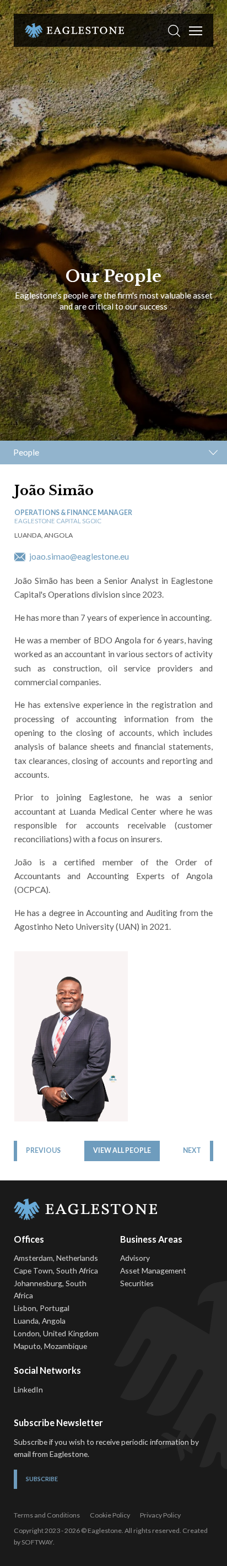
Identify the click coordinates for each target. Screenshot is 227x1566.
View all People (122, 1150)
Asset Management (153, 1270)
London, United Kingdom (56, 1333)
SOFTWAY (37, 1542)
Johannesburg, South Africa (50, 1289)
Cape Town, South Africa (56, 1270)
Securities (137, 1283)
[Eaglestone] (74, 30)
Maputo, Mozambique (50, 1346)
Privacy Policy (160, 1515)
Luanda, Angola (40, 1320)
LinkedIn (28, 1389)
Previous (43, 1150)
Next (192, 1150)
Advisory (135, 1257)
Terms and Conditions (47, 1515)
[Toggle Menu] (195, 30)
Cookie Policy (110, 1515)
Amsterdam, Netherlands (56, 1257)
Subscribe (42, 1478)
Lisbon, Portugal (41, 1308)
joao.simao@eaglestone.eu (78, 556)
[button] (174, 30)
